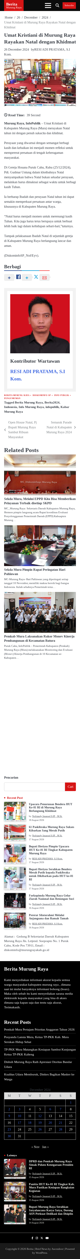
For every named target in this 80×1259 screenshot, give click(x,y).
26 (40, 1129)
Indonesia (10, 407)
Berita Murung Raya (16, 395)
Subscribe (69, 5)
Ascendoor (57, 1249)
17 (19, 1122)
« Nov (35, 1147)
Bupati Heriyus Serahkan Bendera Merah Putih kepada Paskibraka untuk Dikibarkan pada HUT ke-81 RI (51, 874)
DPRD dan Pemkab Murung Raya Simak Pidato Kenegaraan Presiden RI (51, 1165)
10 (19, 1116)
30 (9, 1136)
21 (60, 1122)
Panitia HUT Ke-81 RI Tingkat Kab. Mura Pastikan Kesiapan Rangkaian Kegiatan (52, 1188)
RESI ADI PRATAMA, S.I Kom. (47, 858)
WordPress (41, 1252)
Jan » (45, 1147)
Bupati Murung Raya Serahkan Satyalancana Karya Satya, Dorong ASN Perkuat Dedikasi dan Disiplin (51, 1210)
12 (40, 1116)
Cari (70, 786)
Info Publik (61, 395)
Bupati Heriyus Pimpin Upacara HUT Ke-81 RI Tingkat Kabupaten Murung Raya (51, 850)
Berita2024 (52, 402)
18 (29, 1122)
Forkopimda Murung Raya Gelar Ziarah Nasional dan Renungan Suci (51, 897)
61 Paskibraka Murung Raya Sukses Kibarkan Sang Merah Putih (51, 829)
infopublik (52, 407)
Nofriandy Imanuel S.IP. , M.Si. (47, 816)
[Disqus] (40, 716)
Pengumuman (12, 398)
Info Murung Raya (31, 407)
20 (50, 1122)
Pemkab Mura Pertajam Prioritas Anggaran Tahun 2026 (39, 1029)
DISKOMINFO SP (42, 395)
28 (60, 1129)
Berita (11, 4)
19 (40, 1122)
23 (9, 1129)
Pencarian (11, 777)
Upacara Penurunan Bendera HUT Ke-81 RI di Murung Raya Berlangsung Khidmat (50, 808)
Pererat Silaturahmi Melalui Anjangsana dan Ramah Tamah (49, 917)
